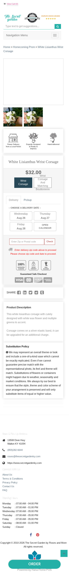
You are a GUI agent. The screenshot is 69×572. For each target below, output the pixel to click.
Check (50, 241)
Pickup (28, 200)
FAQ (4, 490)
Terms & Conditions (12, 478)
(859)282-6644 (15, 450)
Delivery (13, 200)
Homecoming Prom (24, 47)
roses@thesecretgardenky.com (23, 456)
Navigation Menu (17, 35)
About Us (7, 474)
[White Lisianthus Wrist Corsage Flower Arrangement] (12, 117)
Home (6, 47)
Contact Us (8, 486)
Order (34, 564)
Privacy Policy (9, 482)
